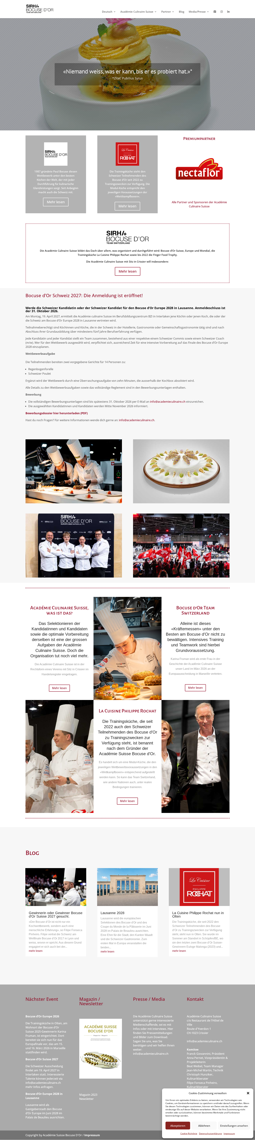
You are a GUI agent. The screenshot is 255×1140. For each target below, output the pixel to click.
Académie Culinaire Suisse (136, 11)
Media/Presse (197, 11)
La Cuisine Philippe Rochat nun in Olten (198, 914)
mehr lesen (35, 950)
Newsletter (86, 1099)
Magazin (85, 1095)
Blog (181, 11)
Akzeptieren (177, 1125)
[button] (248, 1093)
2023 (94, 1095)
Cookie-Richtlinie (188, 1133)
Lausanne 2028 (112, 913)
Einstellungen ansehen (234, 1125)
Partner (166, 11)
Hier (170, 1029)
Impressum (229, 1133)
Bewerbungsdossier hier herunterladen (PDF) (57, 413)
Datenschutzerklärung (210, 1133)
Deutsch (107, 11)
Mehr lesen (56, 202)
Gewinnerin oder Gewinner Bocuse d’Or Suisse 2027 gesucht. (55, 914)
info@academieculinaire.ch (167, 402)
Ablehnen (204, 1125)
